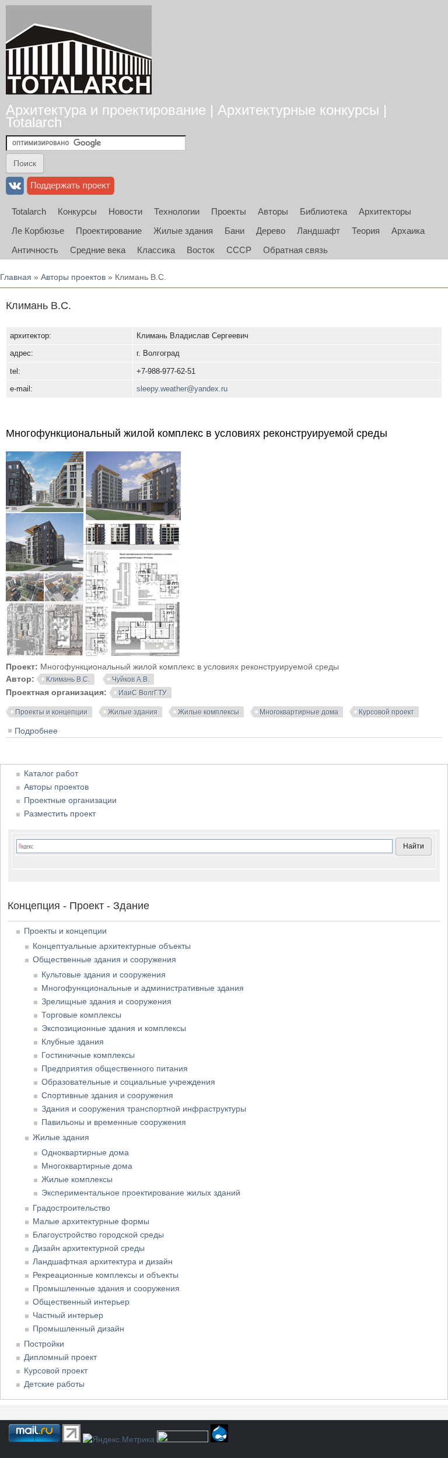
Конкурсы (77, 211)
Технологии (177, 211)
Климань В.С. (68, 679)
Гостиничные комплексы (88, 1055)
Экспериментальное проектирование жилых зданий (140, 1192)
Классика (156, 250)
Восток (201, 250)
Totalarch (29, 211)
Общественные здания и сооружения (104, 959)
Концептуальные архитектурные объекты (112, 946)
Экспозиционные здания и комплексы (113, 1028)
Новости (125, 211)
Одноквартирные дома (85, 1152)
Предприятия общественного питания (114, 1068)
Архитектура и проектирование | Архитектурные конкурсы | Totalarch (196, 116)
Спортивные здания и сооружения (107, 1095)
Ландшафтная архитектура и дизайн (103, 1261)
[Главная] (79, 49)
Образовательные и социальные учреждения (128, 1082)
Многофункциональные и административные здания (142, 988)
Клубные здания (72, 1041)
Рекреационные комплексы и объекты (105, 1275)
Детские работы (54, 1384)
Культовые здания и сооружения (103, 974)
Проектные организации (70, 800)
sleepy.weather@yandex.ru (182, 388)
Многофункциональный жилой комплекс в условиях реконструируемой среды (196, 433)
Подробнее (36, 730)
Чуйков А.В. (130, 679)
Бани (234, 231)
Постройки (44, 1343)
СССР (238, 250)
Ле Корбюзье (38, 231)
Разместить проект (60, 813)
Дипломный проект (60, 1357)
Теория (366, 231)
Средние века (97, 250)
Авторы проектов (73, 277)
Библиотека (323, 211)
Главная (16, 277)
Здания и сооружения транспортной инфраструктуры (143, 1108)
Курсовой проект (386, 712)
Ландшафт (318, 231)
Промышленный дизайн (78, 1328)
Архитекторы (385, 211)
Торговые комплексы (81, 1014)
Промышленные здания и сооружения (106, 1288)
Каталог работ (51, 773)
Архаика (408, 231)
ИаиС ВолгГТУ (142, 693)
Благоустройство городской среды (98, 1234)
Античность (35, 250)
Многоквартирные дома (299, 712)
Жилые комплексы (208, 712)
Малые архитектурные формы (91, 1221)
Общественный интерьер (81, 1301)
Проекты (228, 211)
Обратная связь (295, 250)
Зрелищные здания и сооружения (106, 1001)
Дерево (270, 231)
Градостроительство (71, 1207)
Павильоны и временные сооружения (113, 1122)
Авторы (273, 211)
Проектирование (109, 231)
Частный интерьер (68, 1315)
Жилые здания (183, 231)
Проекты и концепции (51, 712)
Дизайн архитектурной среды (89, 1248)
